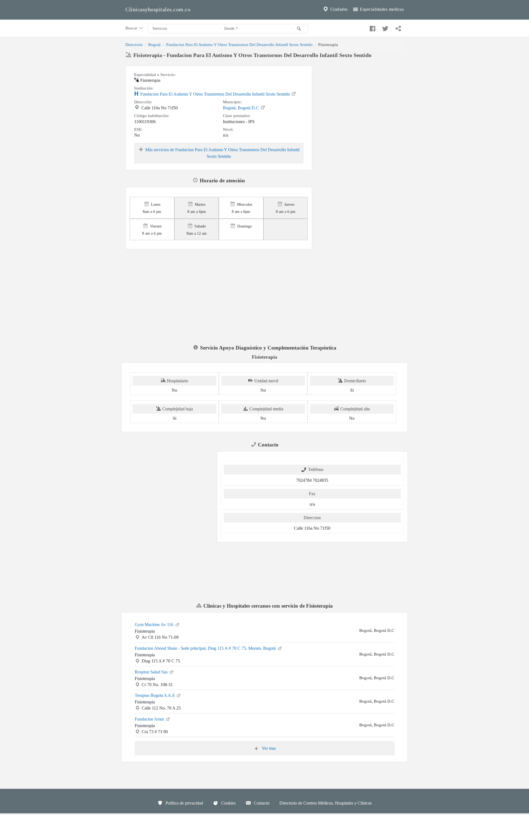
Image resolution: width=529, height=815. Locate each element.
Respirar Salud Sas (152, 672)
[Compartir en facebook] (372, 27)
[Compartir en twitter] (385, 27)
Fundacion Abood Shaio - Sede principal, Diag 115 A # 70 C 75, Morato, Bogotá (206, 648)
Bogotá (154, 44)
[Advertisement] (360, 100)
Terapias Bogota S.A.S (155, 695)
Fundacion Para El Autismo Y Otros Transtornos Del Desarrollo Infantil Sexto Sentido (239, 44)
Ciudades (338, 9)
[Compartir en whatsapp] (398, 27)
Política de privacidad (183, 803)
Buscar (131, 28)
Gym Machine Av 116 (154, 624)
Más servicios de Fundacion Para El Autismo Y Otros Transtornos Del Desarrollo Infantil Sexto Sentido (222, 153)
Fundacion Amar (150, 719)
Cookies (228, 803)
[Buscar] (300, 28)
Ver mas (268, 748)
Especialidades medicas (381, 9)
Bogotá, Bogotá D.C (241, 107)
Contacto (261, 803)
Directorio (134, 44)
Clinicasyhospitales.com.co (157, 9)
